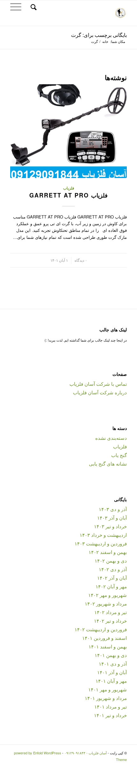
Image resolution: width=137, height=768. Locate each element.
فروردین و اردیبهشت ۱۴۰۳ (101, 543)
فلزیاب (68, 188)
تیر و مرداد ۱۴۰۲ (110, 612)
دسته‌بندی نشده (111, 437)
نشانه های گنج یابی (108, 463)
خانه (105, 41)
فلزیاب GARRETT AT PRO (68, 195)
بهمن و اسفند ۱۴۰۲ (108, 552)
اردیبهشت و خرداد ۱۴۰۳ (103, 534)
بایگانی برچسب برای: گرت (99, 34)
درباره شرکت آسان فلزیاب (100, 392)
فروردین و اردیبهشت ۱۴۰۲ (101, 629)
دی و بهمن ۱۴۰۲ (111, 560)
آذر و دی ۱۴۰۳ (113, 509)
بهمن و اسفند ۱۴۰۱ (108, 646)
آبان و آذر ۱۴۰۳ (112, 517)
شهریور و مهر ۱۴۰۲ (107, 595)
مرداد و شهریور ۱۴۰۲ (106, 603)
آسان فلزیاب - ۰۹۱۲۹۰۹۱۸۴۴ (85, 752)
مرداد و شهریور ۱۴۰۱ (106, 698)
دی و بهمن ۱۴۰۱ (111, 655)
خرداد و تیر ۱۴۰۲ (110, 620)
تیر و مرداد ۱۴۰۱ (110, 706)
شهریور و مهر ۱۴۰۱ (107, 689)
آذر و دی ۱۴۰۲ (113, 569)
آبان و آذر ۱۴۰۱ (112, 672)
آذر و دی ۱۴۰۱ (113, 663)
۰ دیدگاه (81, 260)
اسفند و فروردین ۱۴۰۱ (104, 637)
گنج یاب (119, 455)
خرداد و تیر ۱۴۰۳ (110, 526)
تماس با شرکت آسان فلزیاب (98, 383)
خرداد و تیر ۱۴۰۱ (110, 715)
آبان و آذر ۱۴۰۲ (112, 577)
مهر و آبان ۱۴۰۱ (111, 680)
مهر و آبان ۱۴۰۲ (111, 586)
